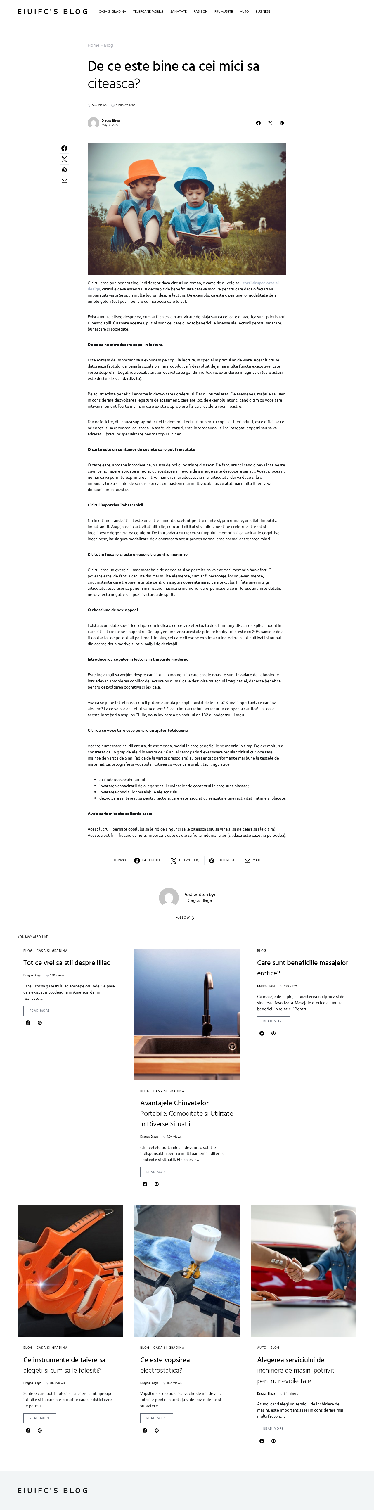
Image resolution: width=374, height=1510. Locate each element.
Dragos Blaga (111, 120)
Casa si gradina (52, 951)
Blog (108, 45)
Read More (40, 1010)
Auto (262, 1347)
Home (93, 45)
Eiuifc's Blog (53, 11)
